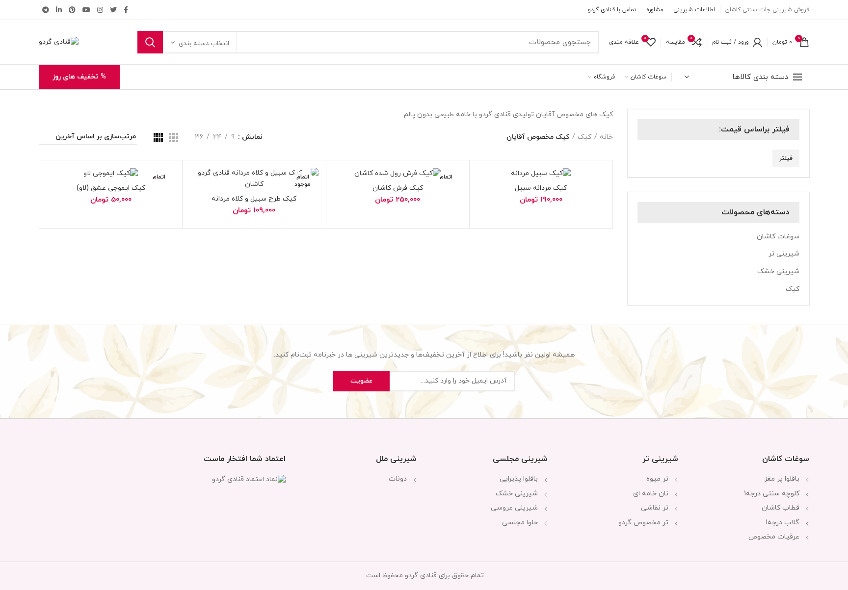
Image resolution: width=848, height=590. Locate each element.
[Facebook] (126, 9)
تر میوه (657, 479)
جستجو (150, 42)
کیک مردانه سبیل (541, 188)
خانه (606, 137)
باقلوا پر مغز (781, 479)
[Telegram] (46, 9)
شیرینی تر (783, 253)
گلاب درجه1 (782, 522)
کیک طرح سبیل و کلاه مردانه (254, 199)
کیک (792, 289)
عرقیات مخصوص (773, 536)
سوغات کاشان (778, 236)
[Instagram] (100, 9)
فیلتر (786, 158)
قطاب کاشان (780, 508)
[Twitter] (113, 9)
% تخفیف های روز (79, 76)
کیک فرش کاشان (397, 188)
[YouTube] (86, 9)
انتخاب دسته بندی (204, 43)
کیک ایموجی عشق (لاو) (111, 188)
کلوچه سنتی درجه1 (771, 493)
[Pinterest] (72, 9)
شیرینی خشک (778, 271)
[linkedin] (59, 9)
